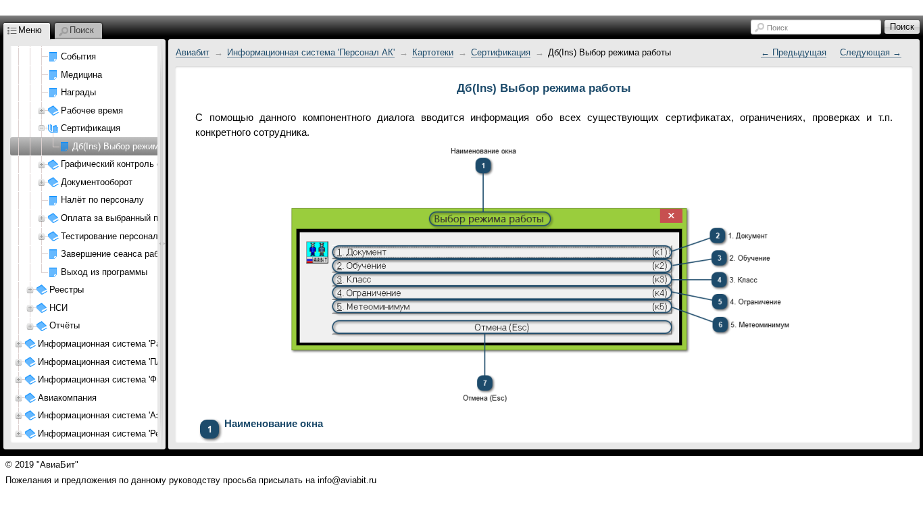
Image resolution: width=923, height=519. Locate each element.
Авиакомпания (67, 398)
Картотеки (432, 52)
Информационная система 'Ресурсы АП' (119, 433)
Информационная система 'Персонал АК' (311, 52)
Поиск (777, 28)
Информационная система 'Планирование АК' (131, 362)
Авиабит (192, 52)
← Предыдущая (793, 52)
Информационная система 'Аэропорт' (114, 415)
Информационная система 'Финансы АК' (120, 379)
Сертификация (500, 52)
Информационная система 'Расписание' (119, 344)
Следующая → (870, 52)
